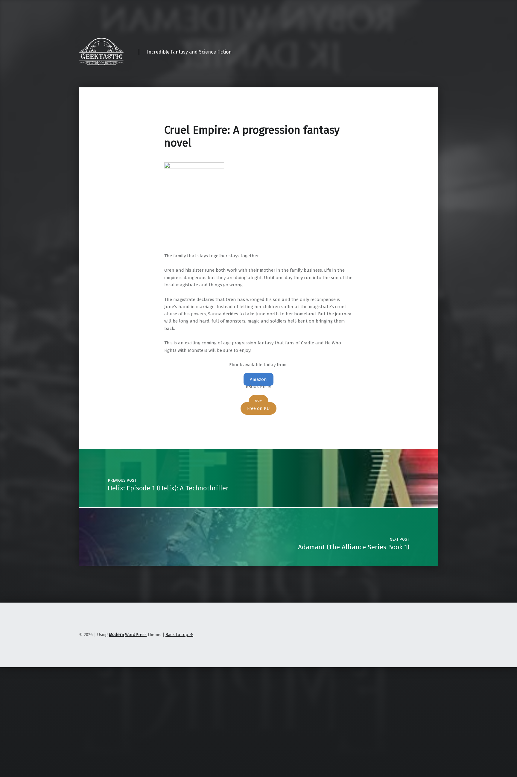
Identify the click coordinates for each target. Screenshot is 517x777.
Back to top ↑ (179, 634)
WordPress (136, 634)
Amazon (258, 379)
